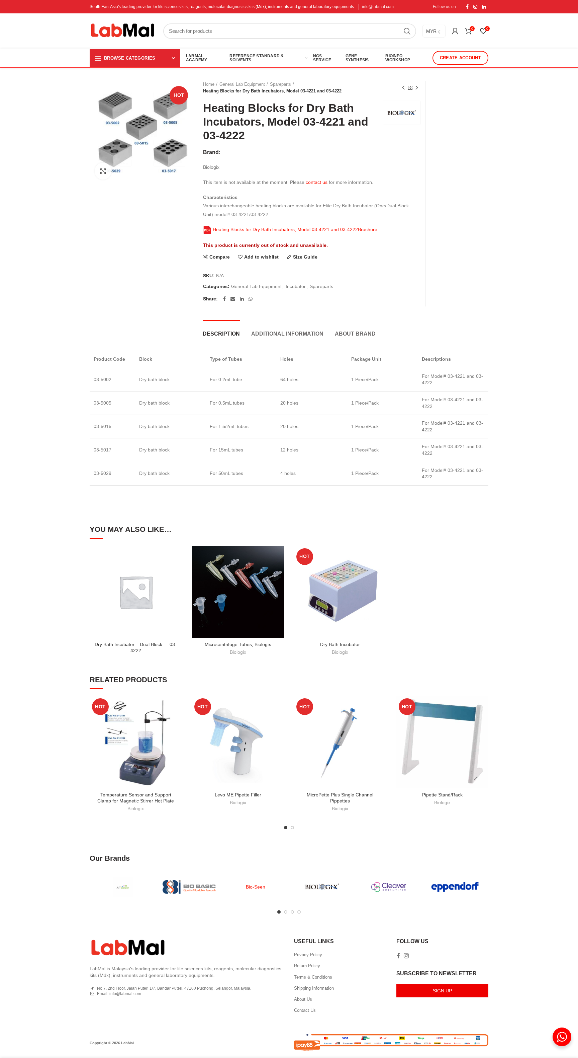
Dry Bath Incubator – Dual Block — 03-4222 (136, 647)
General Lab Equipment (242, 84)
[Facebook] (467, 6)
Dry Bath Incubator (340, 644)
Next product (416, 87)
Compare (219, 257)
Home (208, 84)
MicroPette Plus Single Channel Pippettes (340, 797)
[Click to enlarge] (103, 171)
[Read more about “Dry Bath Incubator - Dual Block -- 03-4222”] (177, 571)
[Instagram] (475, 6)
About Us (303, 999)
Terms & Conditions (313, 977)
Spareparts (280, 84)
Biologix (238, 652)
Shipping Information (314, 988)
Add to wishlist (261, 257)
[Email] (232, 298)
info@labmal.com (378, 6)
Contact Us (305, 1010)
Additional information (287, 334)
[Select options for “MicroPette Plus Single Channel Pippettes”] (381, 721)
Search (407, 31)
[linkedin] (484, 6)
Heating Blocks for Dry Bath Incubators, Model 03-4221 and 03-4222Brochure (294, 229)
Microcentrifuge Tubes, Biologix (238, 644)
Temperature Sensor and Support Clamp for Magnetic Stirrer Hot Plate (135, 797)
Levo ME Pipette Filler (238, 794)
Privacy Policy (308, 954)
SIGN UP (442, 990)
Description (221, 334)
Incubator (296, 286)
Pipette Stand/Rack (442, 794)
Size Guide (305, 257)
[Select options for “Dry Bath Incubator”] (381, 571)
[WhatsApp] (250, 298)
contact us (316, 182)
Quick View (177, 586)
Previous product (403, 87)
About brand (355, 334)
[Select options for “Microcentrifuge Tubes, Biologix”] (279, 571)
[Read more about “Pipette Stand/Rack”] (483, 721)
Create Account (460, 57)
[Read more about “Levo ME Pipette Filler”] (279, 721)
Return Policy (307, 965)
